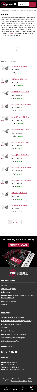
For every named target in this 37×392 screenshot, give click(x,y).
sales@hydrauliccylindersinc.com (12, 369)
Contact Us (5, 358)
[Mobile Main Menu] (15, 4)
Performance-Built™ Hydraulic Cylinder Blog (16, 321)
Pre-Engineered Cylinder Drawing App (14, 334)
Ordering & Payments (8, 289)
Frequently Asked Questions (11, 324)
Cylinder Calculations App (10, 341)
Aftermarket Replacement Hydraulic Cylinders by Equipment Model (18, 297)
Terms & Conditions (17, 381)
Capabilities (5, 328)
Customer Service (8, 281)
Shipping (4, 304)
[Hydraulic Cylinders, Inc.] (7, 4)
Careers (4, 285)
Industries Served (7, 331)
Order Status (5, 292)
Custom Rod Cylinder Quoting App (13, 338)
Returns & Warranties (8, 301)
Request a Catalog (18, 245)
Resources (5, 313)
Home (3, 10)
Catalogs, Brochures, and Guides (12, 317)
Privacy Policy (28, 381)
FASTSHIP (13, 33)
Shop (7, 10)
